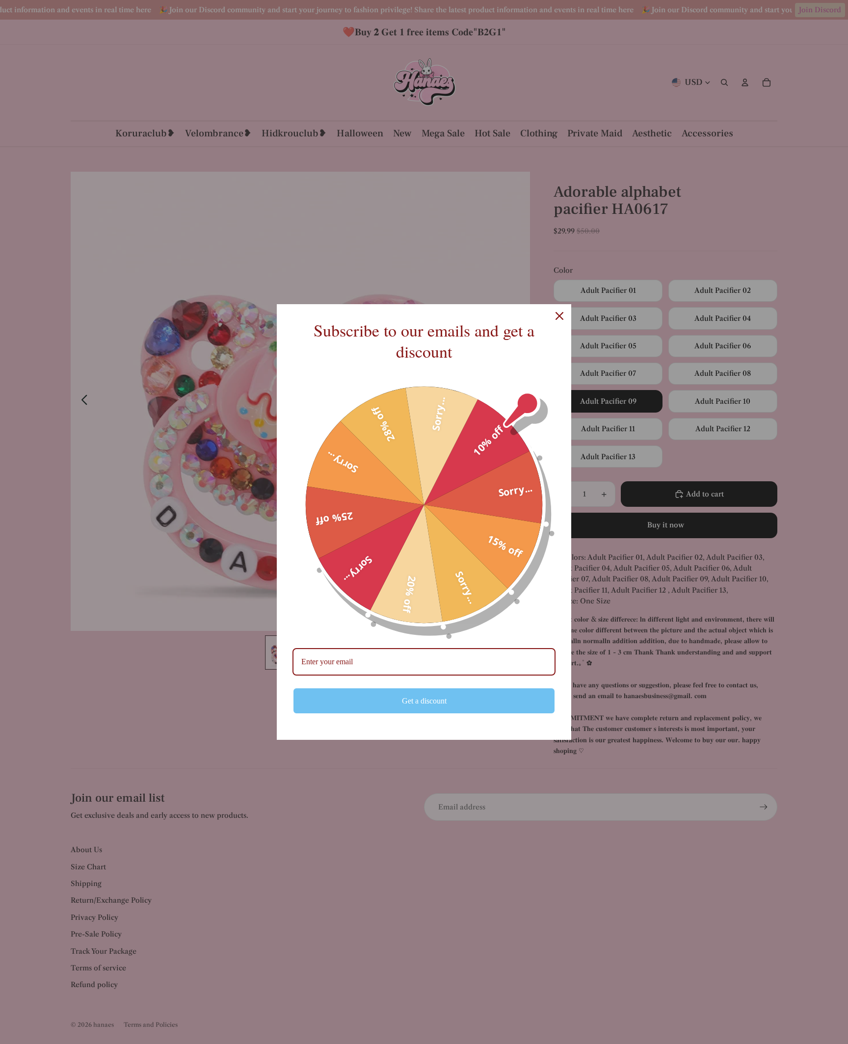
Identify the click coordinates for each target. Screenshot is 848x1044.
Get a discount (424, 701)
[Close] (559, 316)
